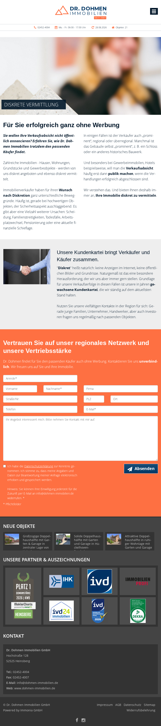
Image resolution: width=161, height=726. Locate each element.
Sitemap (149, 705)
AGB (118, 705)
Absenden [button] (145, 468)
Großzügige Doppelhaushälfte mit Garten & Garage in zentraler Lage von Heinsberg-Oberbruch (37, 545)
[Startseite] (80, 12)
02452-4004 (44, 27)
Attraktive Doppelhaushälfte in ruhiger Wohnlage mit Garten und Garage (138, 541)
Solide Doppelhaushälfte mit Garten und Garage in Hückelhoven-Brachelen (87, 543)
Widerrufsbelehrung (141, 710)
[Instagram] (83, 721)
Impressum (105, 705)
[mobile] (154, 11)
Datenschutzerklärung (38, 466)
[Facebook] (77, 721)
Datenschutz (132, 705)
